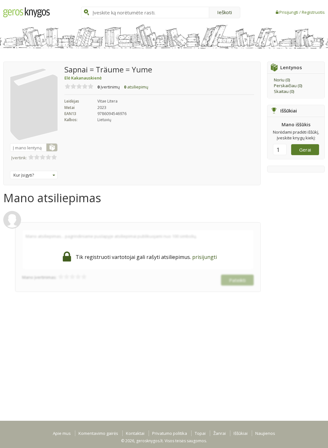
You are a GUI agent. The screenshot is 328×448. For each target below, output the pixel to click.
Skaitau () (284, 91)
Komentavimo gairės (98, 433)
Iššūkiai (241, 433)
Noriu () (282, 80)
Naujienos (265, 433)
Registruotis (313, 12)
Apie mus (62, 433)
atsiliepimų (136, 87)
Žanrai (219, 433)
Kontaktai (135, 433)
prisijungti (204, 257)
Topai (200, 433)
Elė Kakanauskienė (83, 78)
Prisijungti (289, 12)
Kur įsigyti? (23, 175)
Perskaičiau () (288, 85)
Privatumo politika (169, 433)
